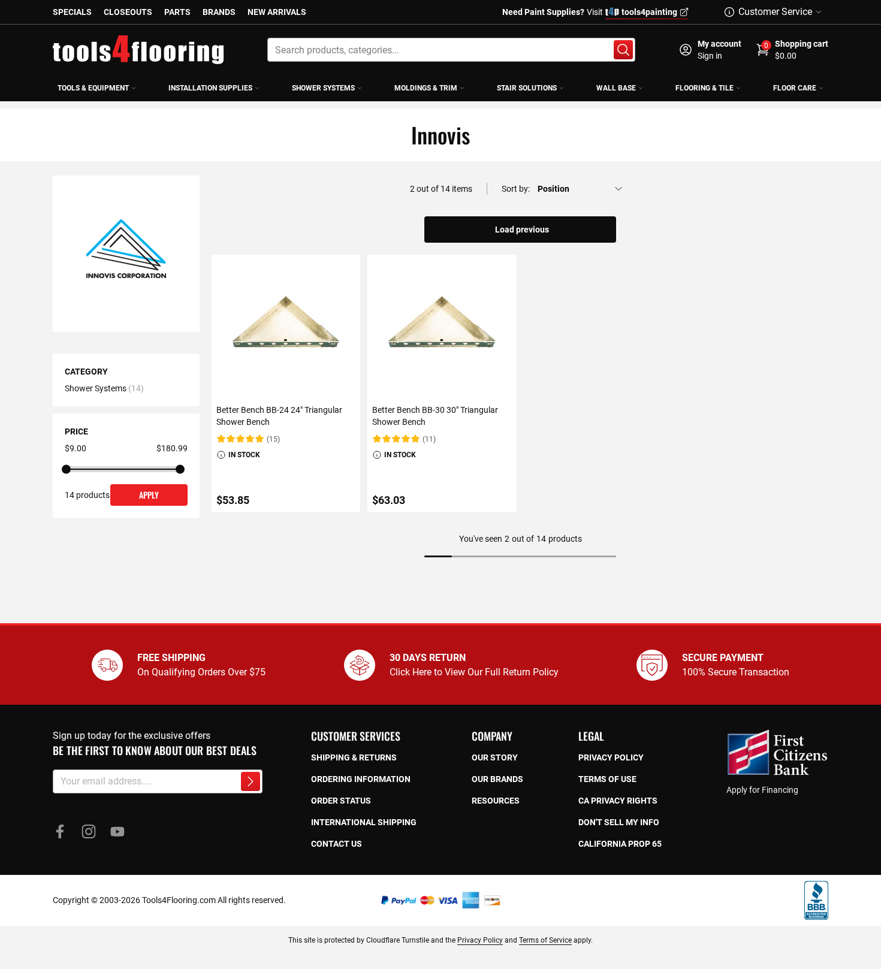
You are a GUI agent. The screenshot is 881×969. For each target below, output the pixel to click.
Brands (219, 12)
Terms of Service (545, 940)
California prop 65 (620, 844)
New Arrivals (277, 12)
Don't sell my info (618, 822)
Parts (177, 12)
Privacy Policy (480, 940)
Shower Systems (95, 388)
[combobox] (451, 50)
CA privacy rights (617, 800)
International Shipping (364, 822)
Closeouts (128, 12)
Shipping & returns (354, 757)
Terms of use (607, 779)
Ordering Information (361, 779)
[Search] (623, 50)
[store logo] (138, 49)
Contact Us (336, 844)
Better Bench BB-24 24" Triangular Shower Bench (279, 416)
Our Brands (497, 779)
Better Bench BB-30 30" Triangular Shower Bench (435, 416)
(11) (429, 439)
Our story (495, 757)
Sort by (515, 189)
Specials (72, 12)
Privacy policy (611, 757)
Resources (496, 800)
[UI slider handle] (66, 469)
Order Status (341, 800)
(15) (273, 439)
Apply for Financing (762, 790)
